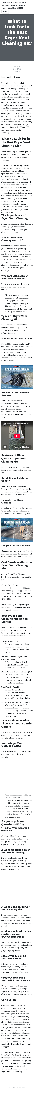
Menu (4, 11)
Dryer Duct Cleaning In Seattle (18, 254)
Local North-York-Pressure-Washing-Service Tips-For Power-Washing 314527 (14, 5)
